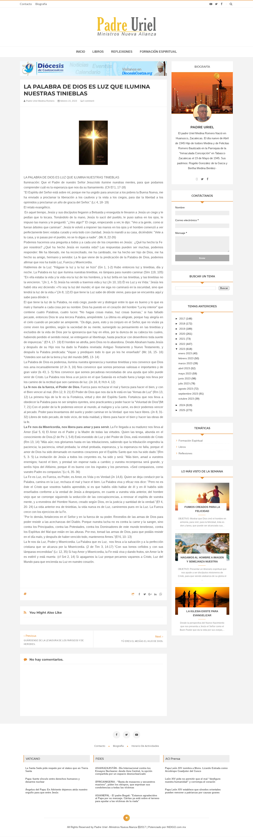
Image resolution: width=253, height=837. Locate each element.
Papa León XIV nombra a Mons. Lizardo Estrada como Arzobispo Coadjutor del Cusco (196, 769)
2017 (182, 318)
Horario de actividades (145, 745)
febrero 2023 (186, 358)
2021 (182, 338)
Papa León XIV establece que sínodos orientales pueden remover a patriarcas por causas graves (193, 791)
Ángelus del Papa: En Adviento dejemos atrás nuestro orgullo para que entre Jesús (56, 791)
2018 (182, 323)
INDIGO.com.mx (176, 827)
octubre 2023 (186, 398)
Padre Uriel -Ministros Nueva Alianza (116, 827)
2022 (182, 343)
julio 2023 (184, 383)
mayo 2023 (185, 373)
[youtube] (211, 4)
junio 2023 (184, 378)
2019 (182, 328)
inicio (80, 51)
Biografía (41, 4)
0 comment (88, 101)
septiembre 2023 (188, 393)
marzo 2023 (185, 363)
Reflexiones (121, 51)
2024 (182, 405)
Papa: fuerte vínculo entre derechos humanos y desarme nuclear (52, 780)
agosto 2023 (186, 388)
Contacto (26, 4)
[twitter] (216, 4)
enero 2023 (185, 353)
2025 (182, 410)
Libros (98, 51)
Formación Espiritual (191, 440)
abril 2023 (184, 368)
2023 (182, 348)
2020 (182, 333)
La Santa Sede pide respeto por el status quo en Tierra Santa (56, 769)
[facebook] (221, 4)
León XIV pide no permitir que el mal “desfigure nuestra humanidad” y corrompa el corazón (192, 780)
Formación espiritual (158, 51)
